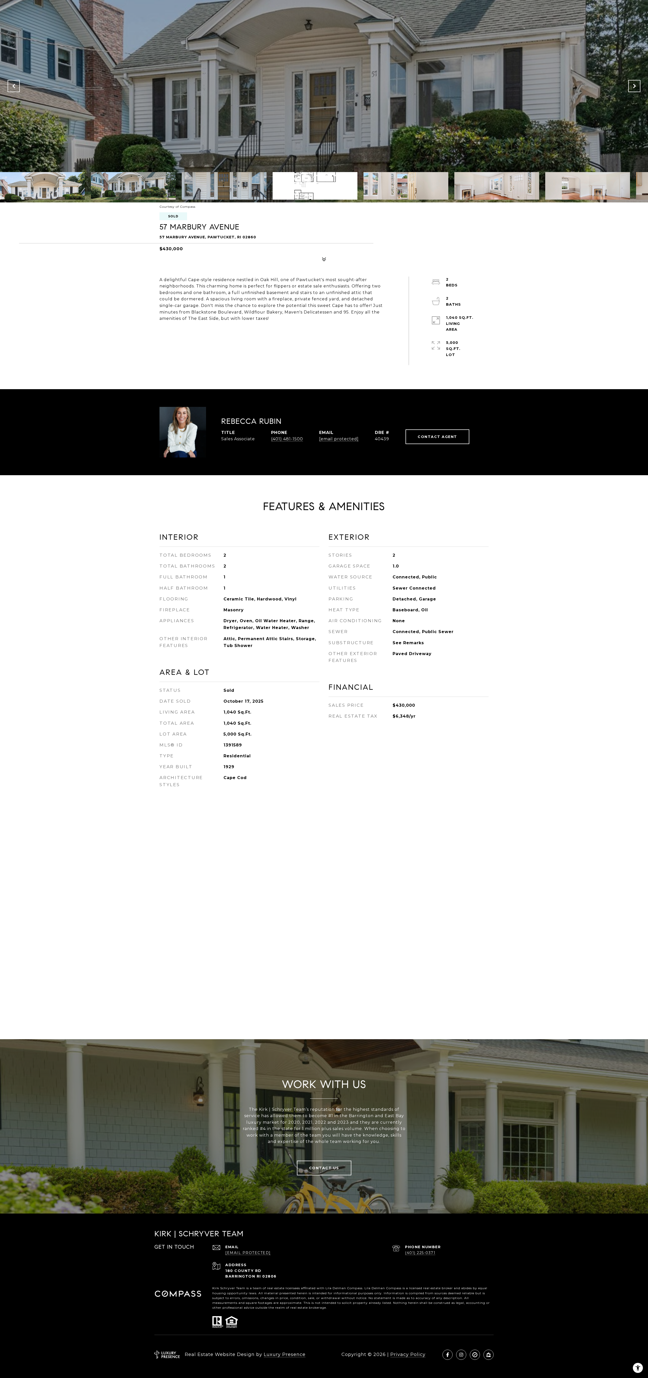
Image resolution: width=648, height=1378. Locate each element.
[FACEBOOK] (447, 1355)
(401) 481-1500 (287, 438)
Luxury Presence (285, 1354)
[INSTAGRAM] (461, 1355)
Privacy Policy (408, 1354)
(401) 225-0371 (420, 1252)
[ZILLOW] (488, 1355)
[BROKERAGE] (475, 1355)
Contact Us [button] (324, 1168)
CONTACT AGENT (437, 436)
